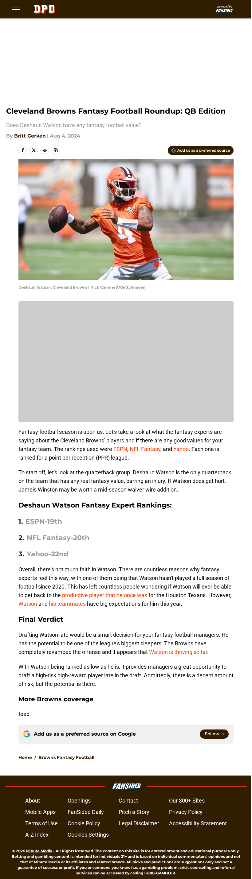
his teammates (67, 604)
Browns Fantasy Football (66, 757)
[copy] (56, 150)
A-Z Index (37, 834)
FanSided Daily (86, 812)
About (32, 800)
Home (25, 757)
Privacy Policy (186, 812)
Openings (79, 800)
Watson (27, 604)
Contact (128, 800)
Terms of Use (41, 823)
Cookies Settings (88, 834)
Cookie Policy (84, 823)
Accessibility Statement (198, 823)
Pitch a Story (134, 812)
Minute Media (39, 851)
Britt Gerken (30, 136)
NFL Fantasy (145, 449)
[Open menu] (16, 9)
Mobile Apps (40, 812)
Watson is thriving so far (178, 652)
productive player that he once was (104, 595)
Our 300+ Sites (187, 800)
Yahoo (181, 449)
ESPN (120, 449)
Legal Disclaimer (139, 823)
